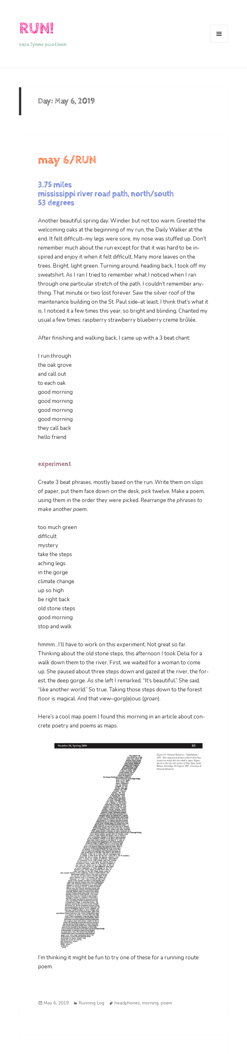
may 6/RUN (67, 159)
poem (166, 1003)
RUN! (36, 28)
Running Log (91, 1003)
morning (150, 1003)
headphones (127, 1003)
